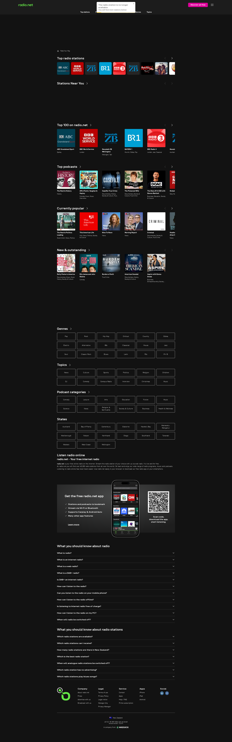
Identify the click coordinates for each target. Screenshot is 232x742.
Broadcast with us (84, 703)
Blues (106, 354)
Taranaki (165, 436)
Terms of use (103, 692)
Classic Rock (86, 354)
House (145, 345)
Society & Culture (126, 409)
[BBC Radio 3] (119, 68)
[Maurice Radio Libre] (147, 68)
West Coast (86, 445)
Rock (86, 336)
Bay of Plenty (86, 427)
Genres (138, 12)
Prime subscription (126, 703)
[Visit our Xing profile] (167, 693)
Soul (66, 354)
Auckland (66, 427)
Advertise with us (84, 699)
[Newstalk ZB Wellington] (91, 68)
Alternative (86, 345)
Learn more (73, 524)
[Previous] (165, 57)
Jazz (165, 345)
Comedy (86, 381)
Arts (106, 400)
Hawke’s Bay (146, 427)
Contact (122, 692)
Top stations (85, 12)
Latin (126, 354)
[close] (134, 4)
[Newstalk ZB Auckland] (133, 68)
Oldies (165, 336)
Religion (146, 372)
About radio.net (83, 692)
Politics (126, 372)
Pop (66, 336)
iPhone (142, 692)
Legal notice (102, 699)
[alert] (116, 7)
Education (126, 400)
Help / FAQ (123, 699)
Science (66, 409)
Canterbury (106, 427)
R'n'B (166, 354)
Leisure (86, 400)
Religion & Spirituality (106, 409)
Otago (126, 436)
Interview (126, 381)
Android (142, 699)
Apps (121, 696)
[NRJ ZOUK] (161, 68)
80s (106, 345)
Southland (146, 436)
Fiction (145, 400)
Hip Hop (106, 336)
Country (146, 336)
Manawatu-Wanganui (165, 427)
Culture (86, 372)
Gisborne (125, 427)
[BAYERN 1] (105, 68)
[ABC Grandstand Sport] (63, 68)
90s (146, 354)
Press (80, 696)
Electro (66, 345)
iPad (141, 696)
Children (165, 372)
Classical (125, 345)
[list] (116, 68)
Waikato (66, 445)
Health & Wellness (166, 409)
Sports (106, 372)
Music (165, 381)
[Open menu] (212, 4)
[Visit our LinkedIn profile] (162, 693)
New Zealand (117, 718)
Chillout (126, 336)
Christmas (146, 381)
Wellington (106, 445)
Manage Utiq (103, 703)
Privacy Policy (103, 696)
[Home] (58, 51)
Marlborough (66, 436)
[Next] (172, 57)
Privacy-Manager (104, 706)
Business (145, 409)
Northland (106, 436)
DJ (66, 381)
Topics (149, 12)
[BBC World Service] (77, 68)
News (66, 372)
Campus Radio (106, 381)
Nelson (86, 436)
